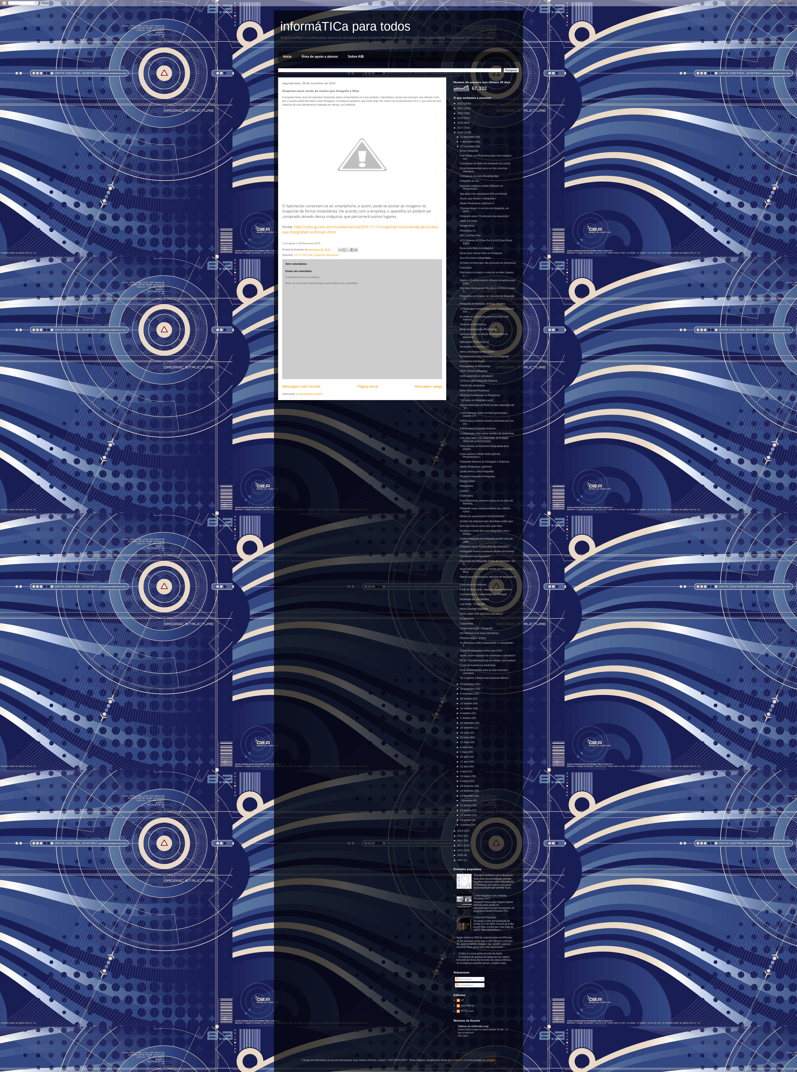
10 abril (464, 766)
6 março (465, 781)
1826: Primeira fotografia (474, 371)
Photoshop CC (468, 230)
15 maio (465, 742)
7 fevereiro (466, 800)
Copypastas (466, 623)
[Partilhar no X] (348, 250)
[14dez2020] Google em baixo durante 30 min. (481, 1029)
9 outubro (466, 713)
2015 (460, 830)
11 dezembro (468, 137)
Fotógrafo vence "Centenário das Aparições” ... (486, 546)
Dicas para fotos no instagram (476, 248)
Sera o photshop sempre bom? (477, 351)
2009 (460, 855)
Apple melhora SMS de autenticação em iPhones (484, 937)
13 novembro (468, 688)
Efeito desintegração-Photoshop (478, 329)
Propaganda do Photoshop (475, 366)
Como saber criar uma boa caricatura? (481, 613)
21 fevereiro (467, 790)
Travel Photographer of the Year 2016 (481, 650)
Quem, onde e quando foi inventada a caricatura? (488, 655)
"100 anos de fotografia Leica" (477, 400)
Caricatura (466, 267)
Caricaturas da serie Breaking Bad (479, 176)
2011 (460, 845)
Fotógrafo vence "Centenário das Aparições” (485, 216)
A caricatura (466, 495)
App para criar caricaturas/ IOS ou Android (483, 193)
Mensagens (465, 979)
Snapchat (319, 255)
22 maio (465, 737)
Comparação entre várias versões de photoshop (487, 433)
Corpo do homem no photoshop (478, 665)
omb (310, 255)
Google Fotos (467, 481)
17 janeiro (466, 815)
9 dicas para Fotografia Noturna (477, 428)
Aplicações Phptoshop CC (474, 342)
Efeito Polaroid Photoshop (474, 390)
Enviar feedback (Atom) (309, 394)
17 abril (464, 761)
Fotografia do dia (469, 180)
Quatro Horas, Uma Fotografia (477, 471)
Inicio (287, 56)
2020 (460, 113)
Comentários (465, 985)
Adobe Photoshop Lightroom (476, 466)
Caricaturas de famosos (473, 584)
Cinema (464, 491)
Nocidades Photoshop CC (474, 346)
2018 (460, 122)
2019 (460, 118)
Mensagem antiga (428, 386)
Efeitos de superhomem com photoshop (482, 516)
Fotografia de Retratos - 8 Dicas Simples (482, 303)
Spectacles (332, 255)
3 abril (464, 771)
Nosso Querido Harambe (474, 608)
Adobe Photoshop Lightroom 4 (477, 203)
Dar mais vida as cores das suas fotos (481, 526)
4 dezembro (467, 141)
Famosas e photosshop (473, 324)
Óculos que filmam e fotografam (477, 198)
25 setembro (467, 723)
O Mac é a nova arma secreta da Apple (480, 953)
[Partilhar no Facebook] (352, 250)
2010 (460, 850)
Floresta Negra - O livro (473, 638)
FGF (304, 255)
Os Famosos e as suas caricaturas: (479, 633)
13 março (465, 776)
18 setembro (467, 727)
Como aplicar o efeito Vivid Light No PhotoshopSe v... (480, 455)
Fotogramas (466, 486)
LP (462, 1000)
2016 (460, 132)
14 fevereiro (467, 795)
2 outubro (466, 718)
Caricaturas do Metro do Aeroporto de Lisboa (485, 163)
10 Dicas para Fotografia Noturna (478, 380)
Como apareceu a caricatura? (476, 376)
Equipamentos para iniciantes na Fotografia (484, 356)
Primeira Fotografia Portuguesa (477, 476)
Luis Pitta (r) (467, 1005)
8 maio (464, 747)
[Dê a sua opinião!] (344, 250)
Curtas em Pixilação (485, 917)
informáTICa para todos (345, 26)
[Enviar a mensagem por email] (340, 250)
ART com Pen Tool (470, 235)
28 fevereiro (467, 786)
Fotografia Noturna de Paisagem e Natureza (485, 461)
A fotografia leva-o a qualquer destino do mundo (487, 551)
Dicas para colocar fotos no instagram (481, 253)
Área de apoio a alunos (320, 56)
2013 (460, 835)
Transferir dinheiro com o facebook (493, 875)
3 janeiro (465, 824)
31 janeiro (466, 805)
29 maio (465, 732)
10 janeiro (466, 820)
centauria (457, 1060)
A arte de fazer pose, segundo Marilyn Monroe (486, 589)
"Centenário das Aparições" (475, 556)
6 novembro (467, 693)
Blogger (490, 1060)
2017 (460, 127)
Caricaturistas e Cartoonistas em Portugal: (483, 594)
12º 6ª (297, 255)
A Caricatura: (467, 618)
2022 (460, 103)
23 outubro (466, 703)
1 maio (464, 752)
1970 (460, 860)
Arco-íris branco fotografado (475, 257)
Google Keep (467, 225)
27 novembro (468, 146)
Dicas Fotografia (469, 150)
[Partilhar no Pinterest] (356, 250)
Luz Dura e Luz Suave (472, 361)
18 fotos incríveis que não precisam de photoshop (488, 262)
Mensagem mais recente (301, 386)
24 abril (464, 756)
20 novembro (468, 684)
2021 (460, 108)
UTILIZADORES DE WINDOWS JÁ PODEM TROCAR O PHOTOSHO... (484, 440)
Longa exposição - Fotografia (476, 628)
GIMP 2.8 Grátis (468, 221)
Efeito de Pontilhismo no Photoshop (480, 395)
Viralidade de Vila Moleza (474, 599)
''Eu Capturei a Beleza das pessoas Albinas (484, 677)
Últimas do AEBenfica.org (473, 1026)
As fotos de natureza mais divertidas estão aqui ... (487, 521)
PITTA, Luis (467, 1011)
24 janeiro (466, 810)
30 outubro (466, 698)
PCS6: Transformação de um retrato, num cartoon (488, 660)
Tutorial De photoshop (472, 385)
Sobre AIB (356, 56)
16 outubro (466, 708)
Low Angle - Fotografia (472, 604)
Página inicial (367, 386)
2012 (460, 840)
